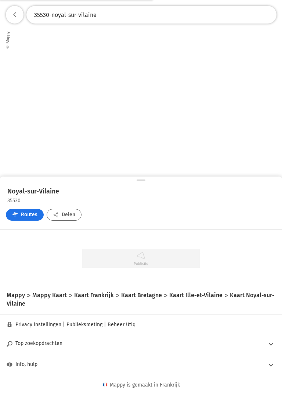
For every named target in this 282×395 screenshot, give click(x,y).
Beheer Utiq (121, 324)
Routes (29, 214)
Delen (68, 214)
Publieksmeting (84, 324)
